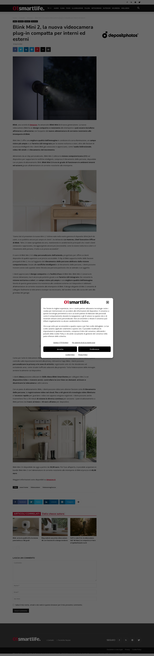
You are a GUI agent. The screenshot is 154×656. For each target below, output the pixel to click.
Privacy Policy (82, 355)
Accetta (60, 349)
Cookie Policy (70, 355)
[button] (107, 302)
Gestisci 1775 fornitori (60, 342)
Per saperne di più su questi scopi (83, 342)
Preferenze (94, 349)
